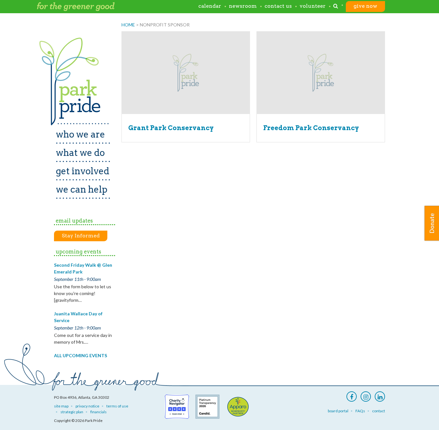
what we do (80, 152)
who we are (80, 134)
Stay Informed (81, 236)
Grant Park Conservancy (171, 128)
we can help (81, 189)
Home (128, 24)
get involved (82, 171)
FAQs (360, 410)
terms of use (117, 406)
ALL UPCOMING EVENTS (80, 355)
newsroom (243, 6)
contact (378, 410)
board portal (338, 410)
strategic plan (71, 411)
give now (365, 6)
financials (98, 411)
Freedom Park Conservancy (311, 128)
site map (61, 406)
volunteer (313, 6)
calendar (209, 6)
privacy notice (87, 406)
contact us (278, 6)
